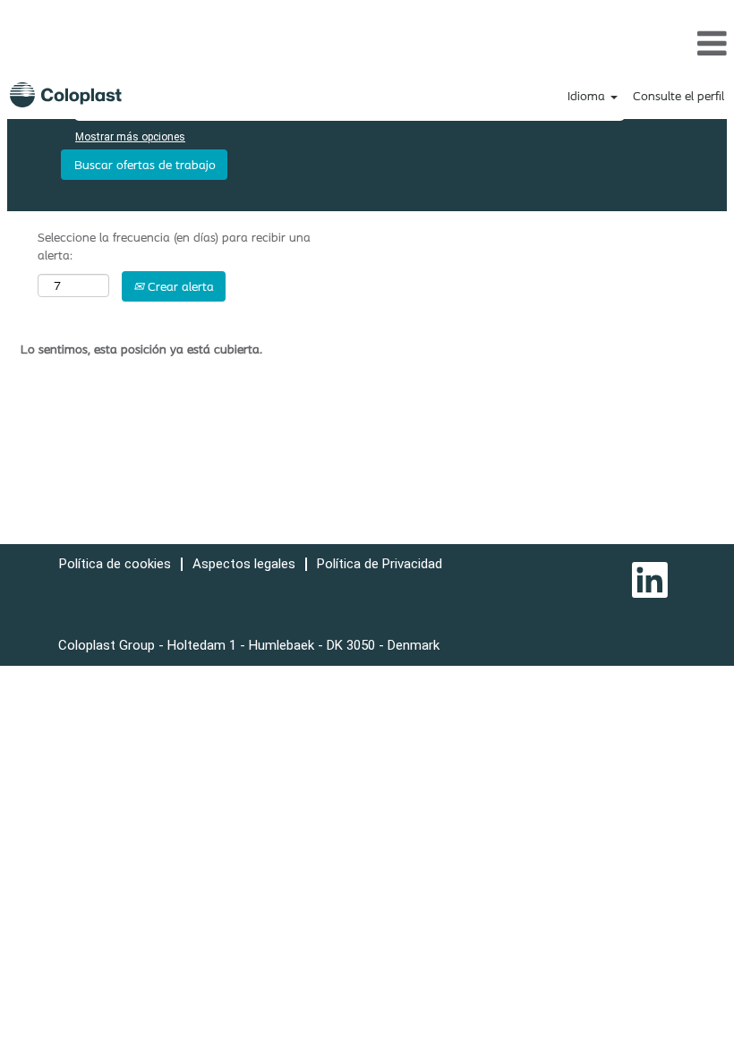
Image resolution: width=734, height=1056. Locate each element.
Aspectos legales (243, 564)
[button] (367, 43)
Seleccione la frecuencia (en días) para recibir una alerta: (174, 246)
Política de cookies (115, 564)
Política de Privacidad (379, 564)
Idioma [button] (588, 96)
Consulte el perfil (678, 96)
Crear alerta (179, 286)
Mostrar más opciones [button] (130, 137)
